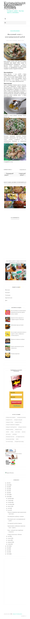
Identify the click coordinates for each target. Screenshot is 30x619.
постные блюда (9, 441)
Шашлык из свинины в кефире (18, 339)
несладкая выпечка (20, 436)
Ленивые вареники (15, 353)
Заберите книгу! (16, 402)
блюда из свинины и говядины (12, 424)
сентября (10, 504)
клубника (14, 434)
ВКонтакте (7, 289)
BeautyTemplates (17, 614)
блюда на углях (18, 429)
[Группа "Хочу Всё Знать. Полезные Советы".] (13, 453)
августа (9, 506)
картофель (8, 434)
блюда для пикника (21, 417)
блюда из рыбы (18, 422)
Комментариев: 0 (8, 169)
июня (9, 510)
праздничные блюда (19, 441)
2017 (8, 546)
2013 (8, 553)
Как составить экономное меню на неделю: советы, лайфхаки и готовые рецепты (18, 334)
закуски (23, 431)
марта (9, 540)
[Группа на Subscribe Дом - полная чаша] (10, 464)
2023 (8, 486)
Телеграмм (7, 295)
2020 (8, 492)
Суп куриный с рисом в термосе (15, 523)
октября (10, 502)
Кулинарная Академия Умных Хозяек (14, 5)
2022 (8, 488)
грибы (12, 431)
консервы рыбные (15, 30)
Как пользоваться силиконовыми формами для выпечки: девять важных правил (18, 312)
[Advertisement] (16, 581)
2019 (8, 494)
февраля (10, 542)
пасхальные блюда (10, 439)
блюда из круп (9, 419)
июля (9, 508)
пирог (17, 439)
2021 (8, 490)
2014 (8, 551)
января (9, 544)
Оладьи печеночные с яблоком (15, 534)
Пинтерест (7, 292)
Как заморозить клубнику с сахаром (16, 516)
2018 (8, 496)
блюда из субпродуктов (11, 427)
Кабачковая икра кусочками (17, 325)
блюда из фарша (9, 429)
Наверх (23, 616)
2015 (8, 550)
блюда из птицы (9, 422)
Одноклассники (8, 297)
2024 (8, 484)
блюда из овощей (18, 419)
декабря (10, 498)
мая (9, 536)
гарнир (7, 431)
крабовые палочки (10, 436)
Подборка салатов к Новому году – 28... (14, 206)
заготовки (17, 431)
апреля (9, 538)
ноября (9, 500)
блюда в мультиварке (10, 417)
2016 (8, 548)
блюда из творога (22, 427)
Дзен (6, 300)
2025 (8, 483)
